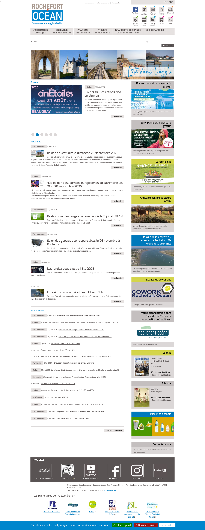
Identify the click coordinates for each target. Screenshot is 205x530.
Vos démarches (155, 30)
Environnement (38, 146)
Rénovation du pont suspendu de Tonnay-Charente (73, 363)
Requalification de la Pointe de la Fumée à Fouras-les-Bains (80, 411)
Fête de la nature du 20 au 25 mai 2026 (73, 418)
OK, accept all (123, 525)
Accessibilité (116, 3)
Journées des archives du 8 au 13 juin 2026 (58, 384)
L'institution (40, 31)
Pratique (83, 31)
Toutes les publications (161, 375)
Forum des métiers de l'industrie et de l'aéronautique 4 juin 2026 (79, 377)
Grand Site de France (128, 31)
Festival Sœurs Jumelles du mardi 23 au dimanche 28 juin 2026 (77, 404)
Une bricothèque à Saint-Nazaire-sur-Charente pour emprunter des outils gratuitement (76, 356)
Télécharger (156, 372)
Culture (35, 176)
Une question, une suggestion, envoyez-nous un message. (152, 450)
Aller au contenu (103, 3)
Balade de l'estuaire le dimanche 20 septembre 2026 (82, 153)
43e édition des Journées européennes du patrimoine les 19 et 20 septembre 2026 (85, 322)
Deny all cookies (146, 525)
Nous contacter (110, 490)
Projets (102, 31)
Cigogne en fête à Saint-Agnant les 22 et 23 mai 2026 (72, 390)
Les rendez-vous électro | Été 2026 (70, 268)
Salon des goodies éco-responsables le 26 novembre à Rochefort (85, 336)
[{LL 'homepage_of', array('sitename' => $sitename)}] (53, 14)
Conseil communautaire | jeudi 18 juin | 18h (75, 292)
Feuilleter (166, 372)
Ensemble (62, 31)
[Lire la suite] (56, 99)
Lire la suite (117, 117)
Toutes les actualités (114, 431)
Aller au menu (89, 3)
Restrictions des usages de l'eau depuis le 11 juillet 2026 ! (85, 216)
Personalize (167, 525)
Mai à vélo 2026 (61, 397)
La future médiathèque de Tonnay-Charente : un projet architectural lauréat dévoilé (85, 370)
